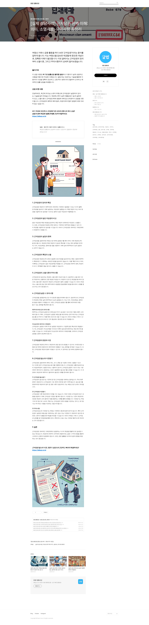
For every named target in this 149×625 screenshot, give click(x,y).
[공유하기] (37, 512)
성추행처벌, (95, 129)
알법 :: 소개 (98, 96)
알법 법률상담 (35, 3)
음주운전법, (95, 127)
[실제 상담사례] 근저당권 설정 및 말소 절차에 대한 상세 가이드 (47, 524)
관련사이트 (110, 613)
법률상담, (95, 132)
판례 (95, 100)
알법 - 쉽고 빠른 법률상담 (100, 94)
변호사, (110, 132)
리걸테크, (107, 127)
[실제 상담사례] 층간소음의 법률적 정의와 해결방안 (45, 526)
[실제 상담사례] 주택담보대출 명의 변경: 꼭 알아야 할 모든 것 (47, 522)
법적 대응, (103, 129)
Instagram (43, 613)
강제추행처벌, (101, 137)
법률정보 (96, 107)
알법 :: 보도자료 (99, 98)
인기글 (99, 143)
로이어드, (112, 127)
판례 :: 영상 (98, 104)
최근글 (94, 143)
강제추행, (112, 129)
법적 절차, (104, 134)
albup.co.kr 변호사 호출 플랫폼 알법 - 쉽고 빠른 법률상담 (47, 582)
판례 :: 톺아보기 (99, 102)
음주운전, (95, 134)
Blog (32, 613)
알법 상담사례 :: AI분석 (45, 519)
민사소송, (99, 132)
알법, (99, 129)
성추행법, (115, 132)
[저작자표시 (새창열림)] (49, 512)
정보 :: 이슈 (98, 109)
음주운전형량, (110, 134)
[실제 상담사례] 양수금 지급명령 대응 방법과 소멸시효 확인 (47, 530)
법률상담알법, (105, 132)
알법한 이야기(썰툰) (100, 116)
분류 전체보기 (97, 91)
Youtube (37, 613)
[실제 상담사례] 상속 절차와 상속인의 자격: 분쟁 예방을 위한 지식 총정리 (50, 528)
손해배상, (99, 134)
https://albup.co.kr (39, 116)
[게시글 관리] (39, 512)
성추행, (107, 129)
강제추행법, (95, 137)
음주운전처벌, (101, 127)
